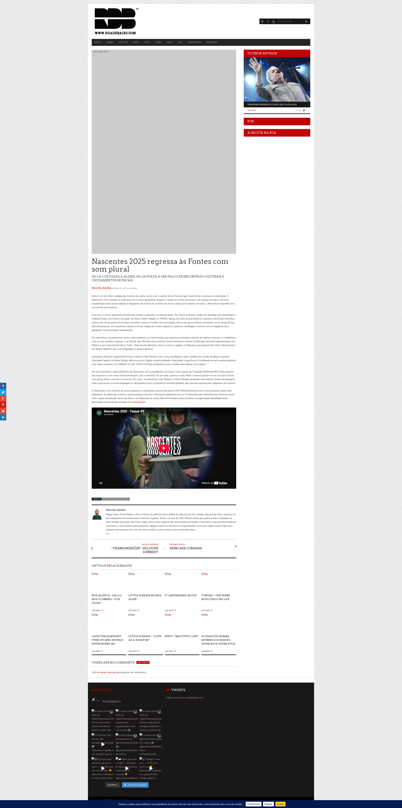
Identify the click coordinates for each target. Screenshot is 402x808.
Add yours (143, 662)
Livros (158, 42)
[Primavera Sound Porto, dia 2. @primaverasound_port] (127, 720)
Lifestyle (123, 42)
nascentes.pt (139, 401)
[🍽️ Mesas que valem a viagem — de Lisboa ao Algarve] (127, 768)
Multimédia (212, 42)
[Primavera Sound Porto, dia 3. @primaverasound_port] (103, 720)
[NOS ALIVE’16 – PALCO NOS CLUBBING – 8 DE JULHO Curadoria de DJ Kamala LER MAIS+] (109, 575)
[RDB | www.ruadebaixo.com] (124, 21)
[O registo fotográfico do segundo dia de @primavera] (127, 744)
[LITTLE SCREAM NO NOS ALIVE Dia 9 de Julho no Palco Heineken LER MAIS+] (145, 575)
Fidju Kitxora (109, 499)
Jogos (169, 42)
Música (97, 42)
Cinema (109, 42)
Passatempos (194, 42)
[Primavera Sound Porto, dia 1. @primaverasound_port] (151, 720)
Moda (136, 42)
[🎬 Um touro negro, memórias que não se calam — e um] (103, 768)
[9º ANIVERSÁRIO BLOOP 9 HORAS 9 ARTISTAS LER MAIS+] (182, 575)
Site (107, 534)
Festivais (251, 110)
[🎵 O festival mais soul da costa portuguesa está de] (103, 744)
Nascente (123, 499)
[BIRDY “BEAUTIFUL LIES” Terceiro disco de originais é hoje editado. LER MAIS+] (182, 616)
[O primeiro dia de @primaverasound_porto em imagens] (151, 744)
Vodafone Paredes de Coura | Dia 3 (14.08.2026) (272, 104)
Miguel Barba (101, 288)
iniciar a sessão (108, 672)
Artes (147, 42)
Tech (180, 42)
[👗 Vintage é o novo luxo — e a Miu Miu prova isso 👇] (151, 768)
